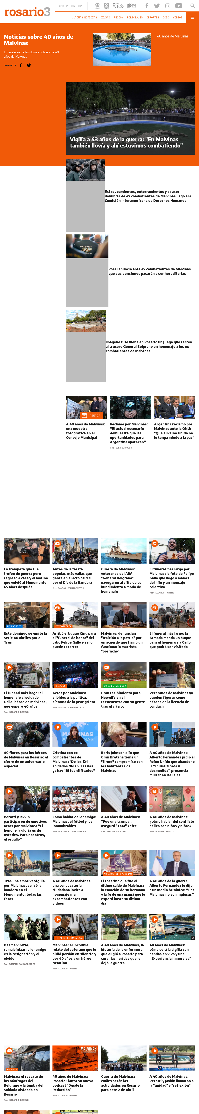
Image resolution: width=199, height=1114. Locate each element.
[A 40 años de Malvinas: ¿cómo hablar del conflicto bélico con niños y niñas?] (172, 821)
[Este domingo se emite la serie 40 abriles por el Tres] (27, 635)
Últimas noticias (85, 17)
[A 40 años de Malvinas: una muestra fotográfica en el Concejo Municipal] (86, 429)
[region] (33, 140)
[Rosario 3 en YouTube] (179, 5)
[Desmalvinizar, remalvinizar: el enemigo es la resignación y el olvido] (27, 949)
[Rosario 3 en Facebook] (151, 5)
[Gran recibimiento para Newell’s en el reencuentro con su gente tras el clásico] (124, 695)
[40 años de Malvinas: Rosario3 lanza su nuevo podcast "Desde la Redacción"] (75, 1081)
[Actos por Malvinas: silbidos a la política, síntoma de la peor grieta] (75, 695)
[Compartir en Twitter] (29, 65)
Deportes (154, 17)
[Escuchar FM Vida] (122, 5)
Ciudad (106, 17)
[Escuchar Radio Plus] (136, 5)
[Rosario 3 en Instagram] (170, 5)
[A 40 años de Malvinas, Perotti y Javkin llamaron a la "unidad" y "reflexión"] (172, 1081)
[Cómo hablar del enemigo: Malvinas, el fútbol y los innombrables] (75, 821)
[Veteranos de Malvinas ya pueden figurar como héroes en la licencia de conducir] (172, 695)
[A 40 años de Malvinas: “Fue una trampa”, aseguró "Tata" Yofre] (124, 821)
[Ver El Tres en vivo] (102, 6)
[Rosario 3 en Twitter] (161, 5)
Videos (178, 17)
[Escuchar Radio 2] (111, 6)
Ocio (167, 17)
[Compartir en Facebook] (20, 65)
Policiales (136, 17)
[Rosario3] (27, 9)
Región (119, 17)
